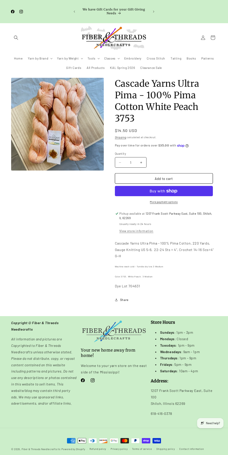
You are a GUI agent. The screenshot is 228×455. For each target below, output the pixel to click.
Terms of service (142, 448)
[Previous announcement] (74, 11)
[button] (16, 38)
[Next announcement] (154, 11)
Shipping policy (165, 448)
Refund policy (98, 448)
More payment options (164, 201)
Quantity (120, 153)
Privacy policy (119, 448)
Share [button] (124, 300)
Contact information (191, 448)
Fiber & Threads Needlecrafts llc (41, 449)
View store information (136, 231)
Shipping (120, 137)
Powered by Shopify (73, 449)
